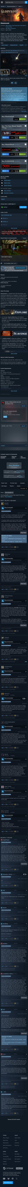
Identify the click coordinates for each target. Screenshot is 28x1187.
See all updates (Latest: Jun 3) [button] (10, 263)
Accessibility (6, 1156)
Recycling (17, 1145)
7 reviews (6, 555)
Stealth (21, 45)
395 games (6, 755)
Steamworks (6, 1142)
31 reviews (6, 597)
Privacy (4, 1154)
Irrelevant (6, 637)
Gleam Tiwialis (7, 786)
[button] (3, 6)
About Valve (17, 1137)
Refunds (5, 1164)
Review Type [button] (4, 483)
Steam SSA (5, 1140)
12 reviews (13, 812)
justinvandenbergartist (9, 722)
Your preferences (23, 457)
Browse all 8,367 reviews (14, 1119)
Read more (24, 111)
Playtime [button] (12, 486)
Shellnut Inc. (7, 554)
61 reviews (6, 504)
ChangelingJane (8, 666)
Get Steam (17, 1154)
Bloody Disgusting (4, 282)
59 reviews (6, 668)
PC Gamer (3, 278)
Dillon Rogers (9, 25)
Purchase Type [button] (13, 483)
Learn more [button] (23, 207)
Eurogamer (3, 286)
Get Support (17, 1159)
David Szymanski (16, 25)
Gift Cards (5, 1147)
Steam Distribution (7, 1145)
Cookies (4, 1161)
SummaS (6, 810)
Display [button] (18, 486)
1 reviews (6, 723)
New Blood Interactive (11, 28)
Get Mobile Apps (8, 1182)
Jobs (16, 1140)
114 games (6, 695)
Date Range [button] (4, 486)
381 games (6, 787)
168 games (6, 812)
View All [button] (24, 238)
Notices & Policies (7, 1159)
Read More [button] (23, 532)
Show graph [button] (22, 488)
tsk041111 (7, 693)
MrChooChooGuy (8, 595)
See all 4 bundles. (5, 176)
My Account (17, 1161)
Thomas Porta (9, 27)
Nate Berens (23, 25)
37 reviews (12, 695)
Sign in (2, 78)
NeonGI (6, 754)
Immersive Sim (13, 45)
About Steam (6, 1137)
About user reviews (14, 457)
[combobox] (15, 2)
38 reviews (6, 638)
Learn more (16, 99)
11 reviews (13, 755)
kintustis (6, 503)
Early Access (5, 45)
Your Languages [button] (8, 492)
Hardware (17, 1142)
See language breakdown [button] (3, 457)
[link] (14, 137)
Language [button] (22, 483)
